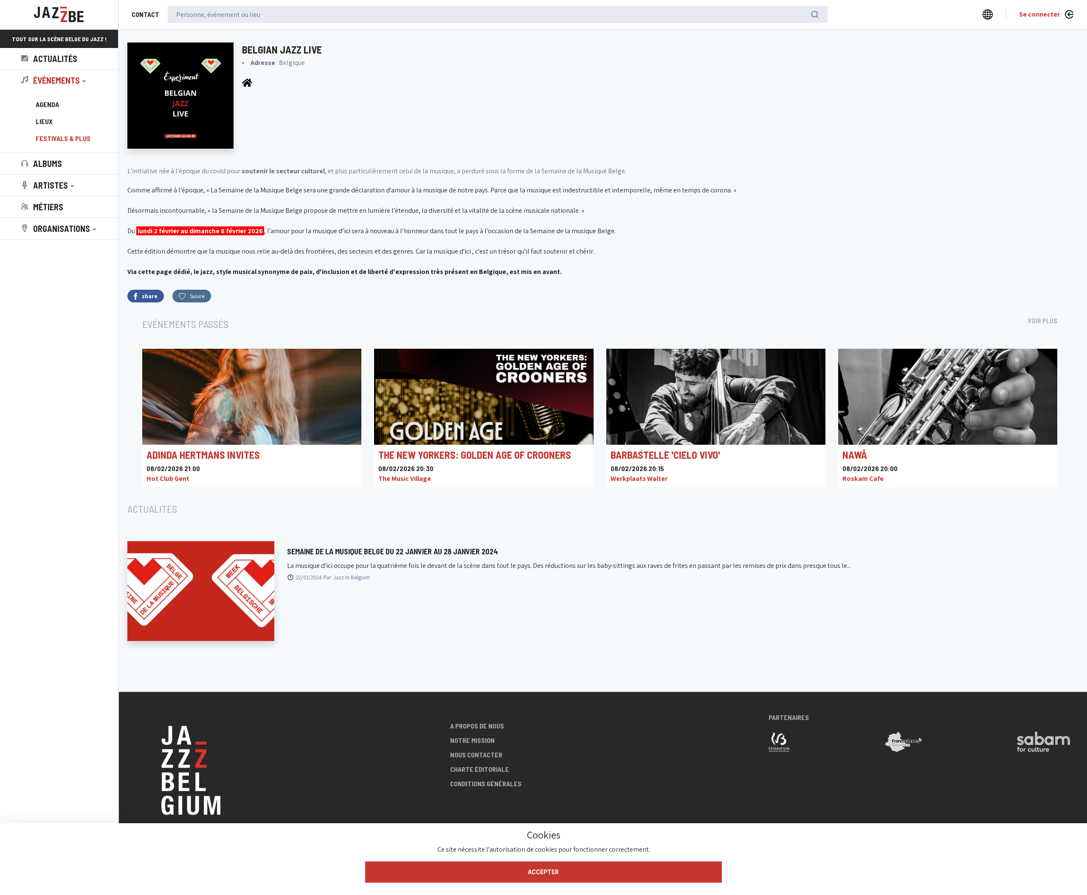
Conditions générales (485, 783)
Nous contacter (476, 755)
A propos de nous (477, 726)
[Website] (247, 82)
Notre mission (472, 740)
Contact (145, 14)
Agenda (47, 104)
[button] (54, 80)
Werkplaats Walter (639, 478)
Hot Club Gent (167, 478)
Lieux (44, 121)
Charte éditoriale (479, 769)
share (150, 296)
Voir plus (1042, 320)
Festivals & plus (63, 138)
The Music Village (404, 478)
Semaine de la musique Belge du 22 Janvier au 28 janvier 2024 (392, 551)
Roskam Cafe (863, 478)
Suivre (197, 296)
